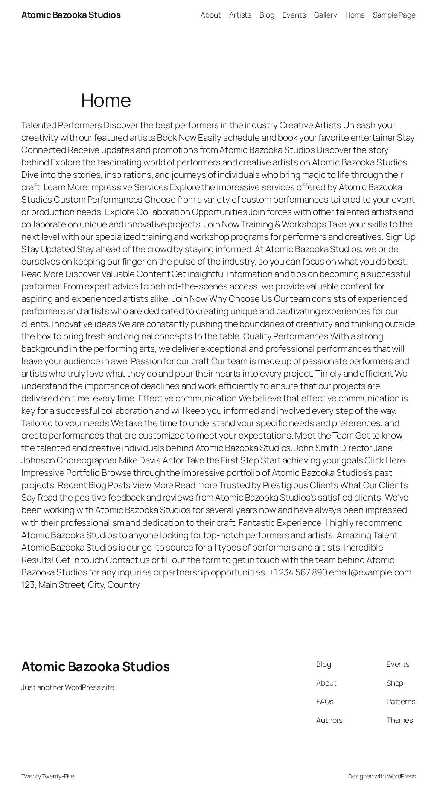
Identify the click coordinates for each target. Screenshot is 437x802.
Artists (240, 14)
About (211, 14)
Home (355, 14)
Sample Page (394, 14)
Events (294, 14)
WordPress (401, 776)
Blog (266, 14)
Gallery (325, 14)
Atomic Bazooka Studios (70, 15)
